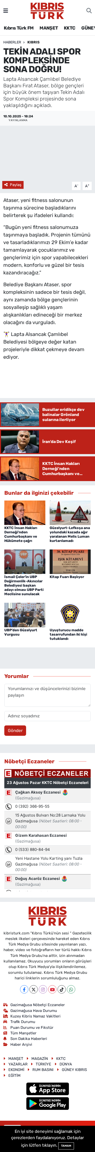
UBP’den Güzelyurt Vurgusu (20, 632)
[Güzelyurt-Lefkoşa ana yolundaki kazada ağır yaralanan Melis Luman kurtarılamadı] (70, 512)
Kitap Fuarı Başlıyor (67, 577)
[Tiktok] (62, 989)
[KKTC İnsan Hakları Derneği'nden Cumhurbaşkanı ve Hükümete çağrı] (24, 512)
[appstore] (47, 1089)
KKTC (69, 28)
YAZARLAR (18, 1064)
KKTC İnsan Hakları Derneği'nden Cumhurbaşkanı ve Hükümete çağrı (20, 534)
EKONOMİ (16, 1069)
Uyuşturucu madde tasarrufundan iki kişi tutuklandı (68, 634)
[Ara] (89, 11)
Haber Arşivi (21, 1044)
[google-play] (47, 1104)
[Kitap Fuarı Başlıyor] (70, 561)
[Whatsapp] (71, 989)
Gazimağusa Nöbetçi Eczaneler (37, 1005)
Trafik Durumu (22, 1021)
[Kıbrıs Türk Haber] (47, 10)
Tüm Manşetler (23, 1033)
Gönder (15, 730)
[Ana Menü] (5, 10)
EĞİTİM (14, 1075)
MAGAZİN (39, 1058)
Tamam (66, 1145)
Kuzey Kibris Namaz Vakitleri (35, 1016)
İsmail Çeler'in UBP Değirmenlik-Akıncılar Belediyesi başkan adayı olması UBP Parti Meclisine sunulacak (24, 585)
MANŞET (49, 28)
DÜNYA (66, 1064)
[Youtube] (52, 989)
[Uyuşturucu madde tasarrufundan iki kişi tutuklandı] (70, 614)
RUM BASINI (42, 1069)
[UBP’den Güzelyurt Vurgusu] (24, 614)
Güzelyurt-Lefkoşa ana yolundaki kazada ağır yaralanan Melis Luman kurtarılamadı (70, 534)
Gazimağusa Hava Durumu (33, 1010)
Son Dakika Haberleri (28, 1038)
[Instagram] (43, 989)
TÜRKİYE (43, 1064)
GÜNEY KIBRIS (74, 1069)
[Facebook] (24, 989)
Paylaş (16, 184)
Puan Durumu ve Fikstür (31, 1027)
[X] (33, 989)
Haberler (12, 42)
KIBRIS (33, 42)
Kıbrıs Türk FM (19, 28)
